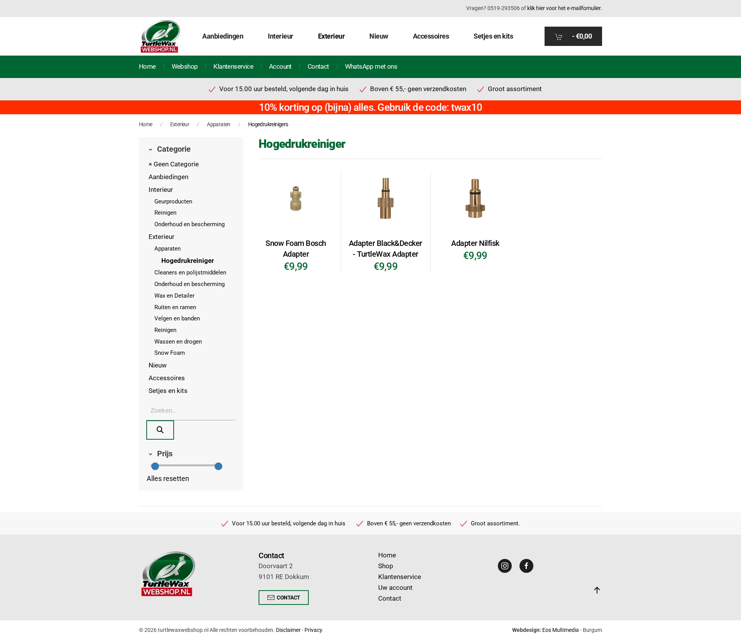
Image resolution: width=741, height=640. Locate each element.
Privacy (313, 630)
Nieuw (378, 36)
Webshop (185, 66)
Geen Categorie (174, 164)
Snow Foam (169, 352)
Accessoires (167, 378)
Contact (318, 66)
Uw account (395, 587)
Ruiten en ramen (175, 307)
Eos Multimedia (560, 630)
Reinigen (165, 212)
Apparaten (167, 248)
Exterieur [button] (331, 36)
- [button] (581, 36)
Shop (385, 566)
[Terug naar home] (160, 36)
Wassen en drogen (178, 341)
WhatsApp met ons (371, 66)
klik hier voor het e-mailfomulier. (564, 8)
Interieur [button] (280, 36)
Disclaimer (288, 630)
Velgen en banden (177, 318)
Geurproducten (173, 201)
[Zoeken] (160, 430)
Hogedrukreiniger (187, 260)
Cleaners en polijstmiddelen (190, 272)
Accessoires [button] (431, 36)
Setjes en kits (493, 36)
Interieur (161, 189)
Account (280, 66)
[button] (597, 590)
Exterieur (161, 236)
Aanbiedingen (222, 36)
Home (147, 66)
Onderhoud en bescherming (189, 224)
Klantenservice (233, 66)
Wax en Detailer (174, 295)
